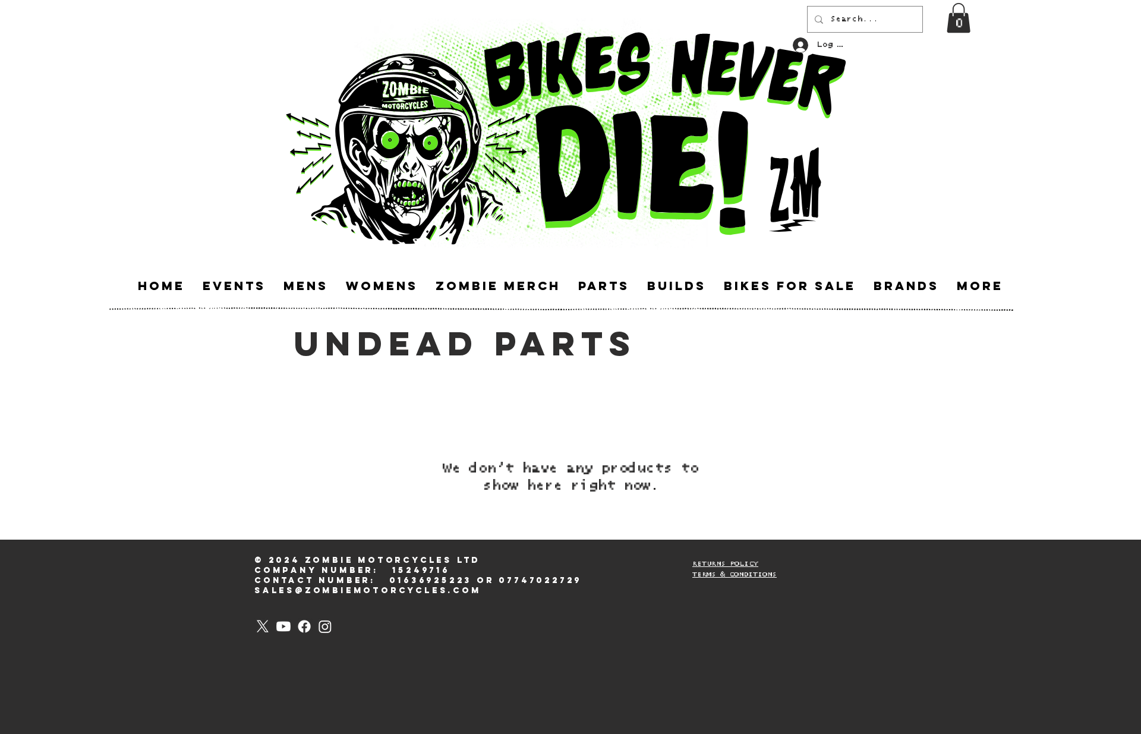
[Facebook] (304, 626)
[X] (262, 626)
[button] (958, 18)
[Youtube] (283, 626)
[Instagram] (325, 626)
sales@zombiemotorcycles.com (367, 590)
